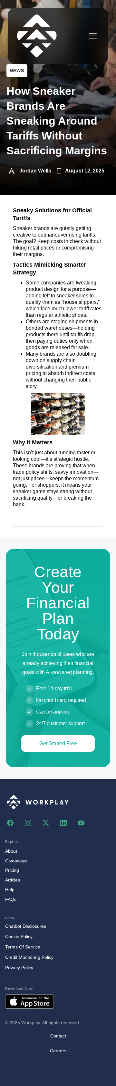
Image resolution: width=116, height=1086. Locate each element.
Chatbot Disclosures (25, 926)
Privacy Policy (19, 967)
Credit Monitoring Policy (29, 957)
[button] (93, 36)
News (17, 70)
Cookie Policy (19, 936)
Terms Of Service (22, 946)
